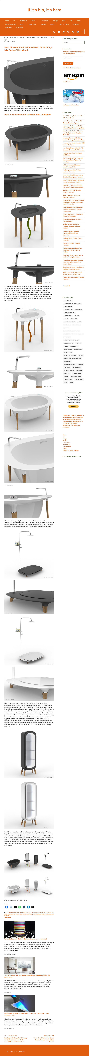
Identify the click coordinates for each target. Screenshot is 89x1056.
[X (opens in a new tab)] (54, 31)
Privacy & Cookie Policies (71, 450)
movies (80, 364)
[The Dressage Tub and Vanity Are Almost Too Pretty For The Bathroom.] (19, 965)
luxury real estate (70, 355)
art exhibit (78, 309)
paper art (67, 373)
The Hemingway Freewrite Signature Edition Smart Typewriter (71, 233)
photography (77, 373)
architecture (68, 309)
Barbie (77, 316)
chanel (66, 328)
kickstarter (78, 349)
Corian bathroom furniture (43, 912)
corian (33, 912)
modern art (67, 361)
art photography (69, 312)
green (66, 346)
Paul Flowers (37, 914)
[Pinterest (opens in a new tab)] (64, 31)
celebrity (67, 325)
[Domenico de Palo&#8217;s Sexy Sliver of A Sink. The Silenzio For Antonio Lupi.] (19, 1003)
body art (74, 319)
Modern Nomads (27, 914)
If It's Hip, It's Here (44, 10)
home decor (74, 346)
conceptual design (12, 37)
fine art (78, 343)
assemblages (68, 316)
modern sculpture (70, 364)
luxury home (68, 352)
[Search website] (83, 31)
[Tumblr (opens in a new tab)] (73, 31)
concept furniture (24, 912)
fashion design (68, 343)
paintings (79, 370)
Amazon (71, 417)
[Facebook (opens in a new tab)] (59, 31)
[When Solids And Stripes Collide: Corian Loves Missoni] (19, 929)
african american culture (72, 303)
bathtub (16, 912)
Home (64, 435)
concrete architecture (71, 331)
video (65, 382)
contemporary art (70, 334)
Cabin (79, 322)
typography (79, 379)
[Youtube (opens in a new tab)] (78, 31)
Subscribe (68, 63)
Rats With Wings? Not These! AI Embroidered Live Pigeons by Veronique (72, 160)
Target (64, 419)
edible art (67, 337)
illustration (68, 349)
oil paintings (76, 367)
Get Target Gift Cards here (71, 105)
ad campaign (68, 300)
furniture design (30, 37)
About (64, 448)
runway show (68, 379)
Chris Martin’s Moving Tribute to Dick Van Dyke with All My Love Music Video (73, 133)
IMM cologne (11, 914)
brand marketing (69, 322)
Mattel (81, 355)
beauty (66, 319)
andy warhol (68, 306)
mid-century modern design (72, 358)
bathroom (11, 912)
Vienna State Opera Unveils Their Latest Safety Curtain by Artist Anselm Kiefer (73, 262)
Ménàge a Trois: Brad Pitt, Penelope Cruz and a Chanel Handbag (71, 226)
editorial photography (71, 340)
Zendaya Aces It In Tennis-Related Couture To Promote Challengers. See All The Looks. (73, 202)
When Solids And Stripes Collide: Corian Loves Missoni (25, 939)
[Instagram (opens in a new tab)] (68, 31)
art (63, 437)
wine (71, 382)
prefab (66, 376)
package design (69, 370)
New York (67, 367)
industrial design (42, 37)
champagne (76, 325)
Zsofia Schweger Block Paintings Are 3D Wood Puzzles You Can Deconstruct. (73, 209)
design (22, 37)
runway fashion (76, 376)
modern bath (19, 914)
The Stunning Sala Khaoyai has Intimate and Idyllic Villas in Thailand (72, 250)
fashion (65, 440)
